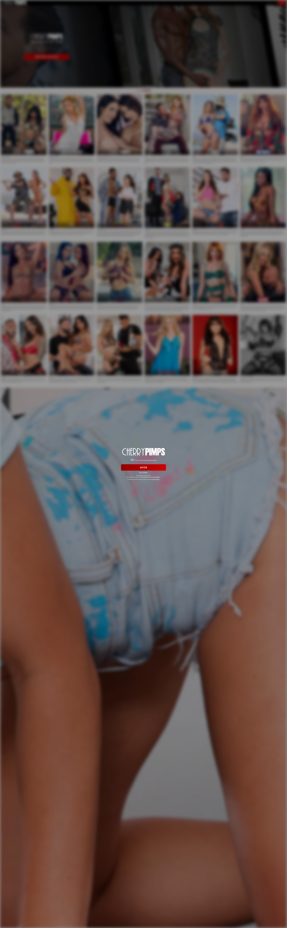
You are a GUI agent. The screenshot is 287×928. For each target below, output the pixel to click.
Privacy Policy (144, 477)
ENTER (143, 467)
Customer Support (155, 479)
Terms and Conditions (154, 477)
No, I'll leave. (143, 472)
